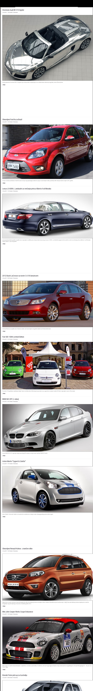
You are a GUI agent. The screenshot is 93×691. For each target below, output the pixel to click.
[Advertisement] (21, 101)
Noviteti (11, 12)
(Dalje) (4, 84)
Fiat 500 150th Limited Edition (13, 337)
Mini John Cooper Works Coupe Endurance (17, 612)
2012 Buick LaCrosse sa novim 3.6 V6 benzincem (20, 276)
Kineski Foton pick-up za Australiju (14, 675)
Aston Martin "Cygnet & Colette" (14, 461)
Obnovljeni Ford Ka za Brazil (12, 119)
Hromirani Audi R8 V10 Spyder (13, 10)
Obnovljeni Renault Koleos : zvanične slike (17, 548)
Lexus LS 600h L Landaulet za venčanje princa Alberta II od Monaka (26, 188)
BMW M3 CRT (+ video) (10, 399)
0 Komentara (15, 12)
